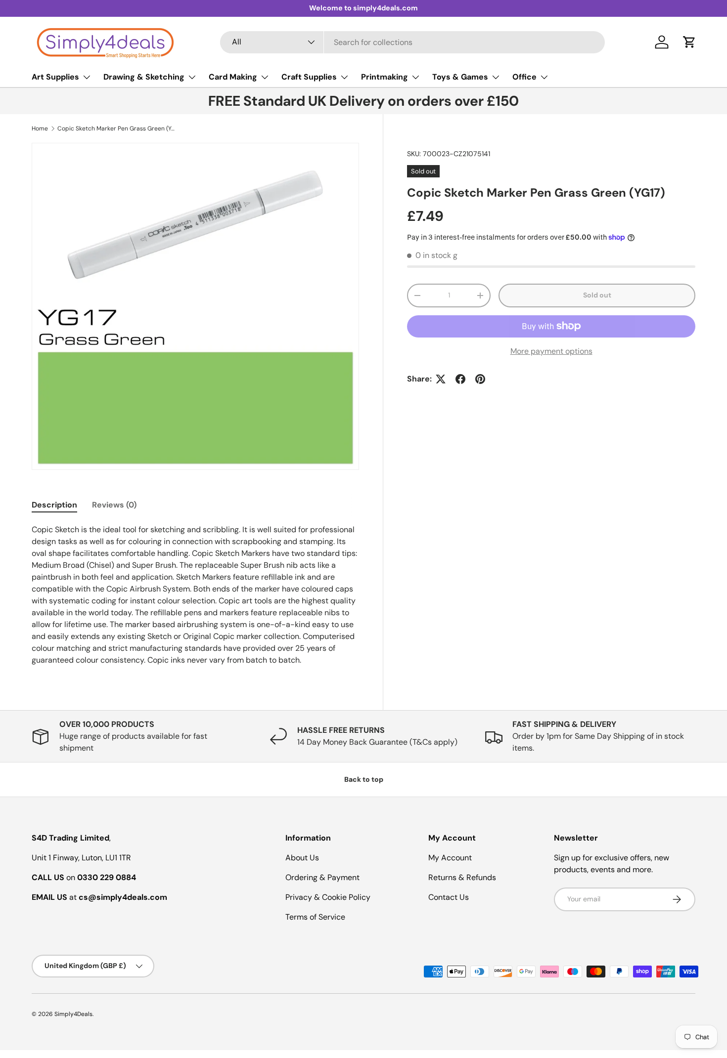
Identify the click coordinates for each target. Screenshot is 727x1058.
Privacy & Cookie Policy (327, 897)
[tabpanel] (195, 595)
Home (40, 128)
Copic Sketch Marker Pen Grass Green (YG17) (116, 128)
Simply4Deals (73, 1014)
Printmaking (384, 77)
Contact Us (448, 897)
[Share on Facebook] (460, 379)
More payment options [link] (551, 351)
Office (524, 77)
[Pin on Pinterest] (480, 379)
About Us (302, 857)
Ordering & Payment (322, 877)
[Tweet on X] (441, 379)
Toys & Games (460, 77)
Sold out (597, 295)
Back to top (363, 779)
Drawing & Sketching (143, 77)
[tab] (54, 505)
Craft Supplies (309, 77)
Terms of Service (315, 917)
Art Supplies (55, 77)
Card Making (233, 77)
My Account (450, 857)
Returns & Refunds (462, 877)
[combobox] (412, 42)
